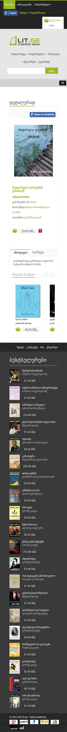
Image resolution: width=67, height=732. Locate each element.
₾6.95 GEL (31, 329)
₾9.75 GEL (30, 688)
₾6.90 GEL (30, 449)
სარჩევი (38, 252)
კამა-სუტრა (28, 456)
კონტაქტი (32, 347)
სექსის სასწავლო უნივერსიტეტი (40, 388)
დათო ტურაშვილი (32, 494)
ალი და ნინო (29, 678)
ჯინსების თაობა (31, 490)
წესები (20, 347)
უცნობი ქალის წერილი (35, 593)
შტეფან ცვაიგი (30, 425)
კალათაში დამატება (15, 231)
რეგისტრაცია (37, 13)
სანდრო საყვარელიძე (34, 374)
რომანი (16, 212)
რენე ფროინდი (21, 197)
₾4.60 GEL (30, 500)
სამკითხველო (43, 4)
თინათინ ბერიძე (23, 323)
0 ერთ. (52, 25)
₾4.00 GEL (28, 230)
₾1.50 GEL (30, 432)
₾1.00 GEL (30, 380)
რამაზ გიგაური (30, 648)
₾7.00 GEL (30, 620)
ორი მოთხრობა (31, 696)
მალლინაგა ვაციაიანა (34, 459)
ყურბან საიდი (29, 682)
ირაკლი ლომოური (33, 579)
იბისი (33, 202)
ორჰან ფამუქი (30, 545)
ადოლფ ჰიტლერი (32, 528)
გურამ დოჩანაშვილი (34, 408)
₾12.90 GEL (30, 415)
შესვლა (24, 13)
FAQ (42, 347)
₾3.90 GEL (30, 483)
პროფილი (54, 54)
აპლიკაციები (24, 4)
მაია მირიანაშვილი (38, 207)
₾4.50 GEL (30, 517)
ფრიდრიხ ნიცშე (31, 562)
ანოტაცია (20, 252)
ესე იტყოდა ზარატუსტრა (36, 627)
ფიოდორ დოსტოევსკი (35, 442)
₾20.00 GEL (30, 466)
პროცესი (27, 507)
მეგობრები (30, 62)
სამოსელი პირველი (33, 405)
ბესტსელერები (28, 360)
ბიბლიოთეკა (18, 54)
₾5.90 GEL (30, 637)
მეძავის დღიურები (32, 371)
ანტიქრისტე (29, 559)
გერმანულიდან (32, 217)
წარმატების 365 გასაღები (36, 644)
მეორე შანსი (21, 320)
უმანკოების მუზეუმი (33, 542)
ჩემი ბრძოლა (29, 524)
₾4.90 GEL (30, 569)
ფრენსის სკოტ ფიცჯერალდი (38, 477)
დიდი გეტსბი (29, 473)
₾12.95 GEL (30, 551)
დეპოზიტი (44, 62)
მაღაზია (9, 4)
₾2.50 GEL (30, 671)
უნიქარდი (52, 347)
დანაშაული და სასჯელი (35, 610)
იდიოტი (26, 439)
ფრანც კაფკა (29, 511)
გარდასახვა (29, 661)
